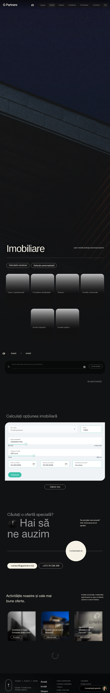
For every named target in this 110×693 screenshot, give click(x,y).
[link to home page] (13, 6)
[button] (84, 367)
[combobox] (49, 366)
